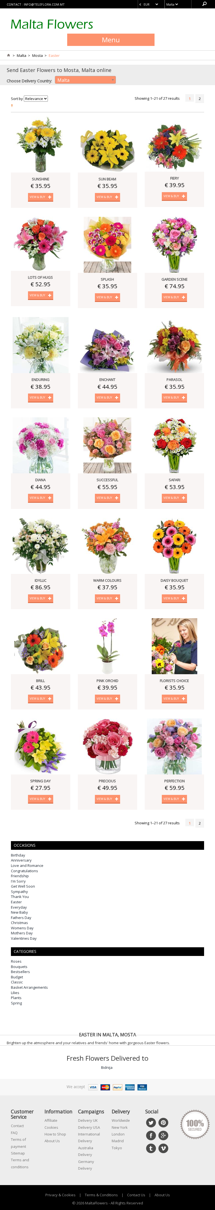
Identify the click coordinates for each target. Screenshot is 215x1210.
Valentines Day (24, 938)
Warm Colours (107, 580)
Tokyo (117, 1147)
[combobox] (85, 80)
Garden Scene (175, 279)
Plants (16, 997)
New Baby (19, 912)
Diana (40, 479)
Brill (40, 680)
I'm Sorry (18, 881)
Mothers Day (22, 933)
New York (120, 1127)
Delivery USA (89, 1127)
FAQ (14, 1132)
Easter (16, 901)
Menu (111, 39)
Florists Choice (174, 680)
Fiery (174, 178)
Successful (107, 479)
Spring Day (40, 780)
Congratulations (24, 870)
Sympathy (19, 891)
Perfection (174, 780)
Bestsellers (20, 971)
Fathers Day (21, 917)
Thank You (20, 896)
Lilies (15, 992)
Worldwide (121, 1120)
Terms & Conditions (101, 1194)
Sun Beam (107, 179)
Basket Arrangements (29, 987)
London (118, 1134)
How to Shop (55, 1134)
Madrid (118, 1140)
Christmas (19, 922)
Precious (107, 780)
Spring (16, 1003)
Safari (174, 479)
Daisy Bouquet (174, 580)
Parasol (174, 379)
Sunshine (40, 179)
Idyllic (40, 580)
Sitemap (18, 1153)
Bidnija (107, 1067)
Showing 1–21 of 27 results (157, 98)
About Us (52, 1140)
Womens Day (22, 927)
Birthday (18, 855)
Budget (17, 976)
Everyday (19, 907)
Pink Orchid (107, 680)
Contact (17, 1125)
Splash (107, 279)
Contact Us (136, 1194)
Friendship (20, 875)
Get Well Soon (23, 886)
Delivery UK (88, 1120)
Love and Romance (27, 865)
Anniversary (21, 860)
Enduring (41, 379)
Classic (17, 982)
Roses (16, 961)
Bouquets (19, 966)
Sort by (17, 98)
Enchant (107, 379)
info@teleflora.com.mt (44, 4)
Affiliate (51, 1120)
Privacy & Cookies (60, 1194)
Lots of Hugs (40, 277)
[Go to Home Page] (8, 55)
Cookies (51, 1127)
